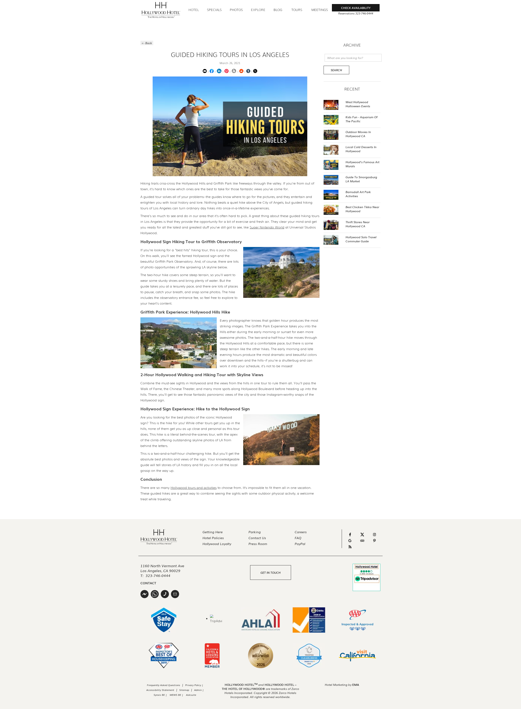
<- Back (147, 43)
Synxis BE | (160, 695)
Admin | (199, 690)
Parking (254, 531)
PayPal (300, 543)
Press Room (257, 543)
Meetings (319, 10)
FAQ (298, 537)
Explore (258, 9)
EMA (355, 685)
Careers (301, 531)
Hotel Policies (213, 537)
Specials (214, 10)
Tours (296, 9)
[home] (160, 10)
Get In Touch (270, 572)
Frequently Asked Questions (163, 685)
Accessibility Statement (160, 690)
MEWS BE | (177, 695)
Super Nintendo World (267, 227)
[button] (356, 7)
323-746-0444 (158, 575)
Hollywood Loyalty (216, 543)
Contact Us (257, 537)
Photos (236, 10)
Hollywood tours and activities (194, 487)
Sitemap (184, 690)
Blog (278, 10)
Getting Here (212, 531)
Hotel (193, 9)
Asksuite (191, 695)
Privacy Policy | (194, 685)
